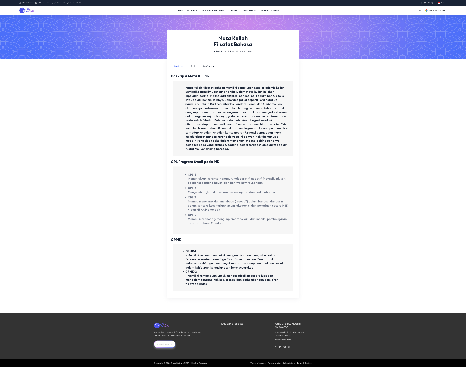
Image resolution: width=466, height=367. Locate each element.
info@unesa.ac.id (283, 339)
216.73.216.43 (75, 3)
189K (28, 3)
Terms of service (258, 363)
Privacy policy (274, 363)
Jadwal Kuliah (248, 10)
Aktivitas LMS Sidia (270, 10)
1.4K (43, 3)
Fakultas (191, 10)
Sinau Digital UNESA (180, 363)
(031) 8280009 (59, 3)
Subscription (289, 363)
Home (180, 10)
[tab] (179, 66)
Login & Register (304, 363)
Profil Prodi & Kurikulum (212, 10)
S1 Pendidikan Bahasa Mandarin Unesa (233, 51)
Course (232, 10)
